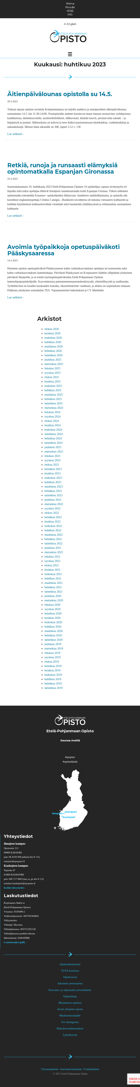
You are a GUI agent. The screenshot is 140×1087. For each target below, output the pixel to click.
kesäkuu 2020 (52, 617)
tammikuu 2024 (53, 442)
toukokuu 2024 (53, 429)
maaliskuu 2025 (53, 394)
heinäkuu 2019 (53, 666)
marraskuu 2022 (53, 504)
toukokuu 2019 (53, 674)
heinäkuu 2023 (53, 469)
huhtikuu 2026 (52, 342)
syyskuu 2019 (52, 657)
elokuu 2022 (51, 512)
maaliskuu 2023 (53, 486)
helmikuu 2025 (53, 399)
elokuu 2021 (51, 565)
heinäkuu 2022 (53, 517)
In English (70, 24)
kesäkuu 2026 (52, 333)
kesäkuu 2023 (52, 473)
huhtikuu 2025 (52, 390)
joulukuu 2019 (52, 644)
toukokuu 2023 (53, 477)
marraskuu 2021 (53, 552)
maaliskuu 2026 (53, 346)
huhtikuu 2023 (52, 482)
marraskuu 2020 (53, 600)
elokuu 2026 (51, 328)
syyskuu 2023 (52, 460)
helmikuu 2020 (53, 635)
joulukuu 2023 (52, 447)
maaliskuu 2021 (53, 582)
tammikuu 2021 (53, 591)
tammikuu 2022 (53, 543)
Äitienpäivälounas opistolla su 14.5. (59, 94)
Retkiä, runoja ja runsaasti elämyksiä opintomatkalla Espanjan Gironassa (62, 168)
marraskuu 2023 (53, 451)
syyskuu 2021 (52, 560)
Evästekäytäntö (91, 1069)
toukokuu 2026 (53, 337)
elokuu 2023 (51, 464)
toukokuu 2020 (53, 622)
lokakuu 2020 (52, 604)
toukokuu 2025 (53, 385)
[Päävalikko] (70, 54)
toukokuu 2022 (53, 525)
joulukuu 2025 (52, 359)
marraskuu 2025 (53, 363)
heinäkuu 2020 (53, 613)
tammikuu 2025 (53, 403)
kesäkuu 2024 (52, 425)
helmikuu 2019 (53, 683)
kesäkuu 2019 (52, 670)
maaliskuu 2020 (53, 631)
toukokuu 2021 (53, 574)
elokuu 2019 (51, 661)
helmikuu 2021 (53, 587)
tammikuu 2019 (53, 687)
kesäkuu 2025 (52, 381)
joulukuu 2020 (52, 595)
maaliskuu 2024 (53, 434)
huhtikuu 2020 (52, 626)
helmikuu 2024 (53, 438)
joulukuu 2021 (52, 547)
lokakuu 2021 (52, 556)
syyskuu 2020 (52, 609)
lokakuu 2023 (52, 455)
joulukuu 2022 (52, 499)
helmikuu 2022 (53, 539)
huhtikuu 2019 (52, 679)
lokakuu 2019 (52, 652)
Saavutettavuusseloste (71, 1069)
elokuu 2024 (51, 420)
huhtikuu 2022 (52, 530)
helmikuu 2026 (53, 350)
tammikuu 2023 (53, 495)
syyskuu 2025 (52, 372)
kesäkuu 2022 (52, 521)
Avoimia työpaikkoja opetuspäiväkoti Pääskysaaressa (63, 250)
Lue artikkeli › (15, 134)
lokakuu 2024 (52, 412)
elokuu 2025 (51, 377)
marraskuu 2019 (53, 648)
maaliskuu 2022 (53, 534)
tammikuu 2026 (53, 355)
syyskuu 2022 (52, 508)
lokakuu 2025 (52, 368)
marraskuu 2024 (53, 407)
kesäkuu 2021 (52, 569)
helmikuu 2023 (53, 490)
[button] (59, 748)
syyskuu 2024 (52, 416)
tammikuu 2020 (53, 639)
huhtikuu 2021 (52, 578)
